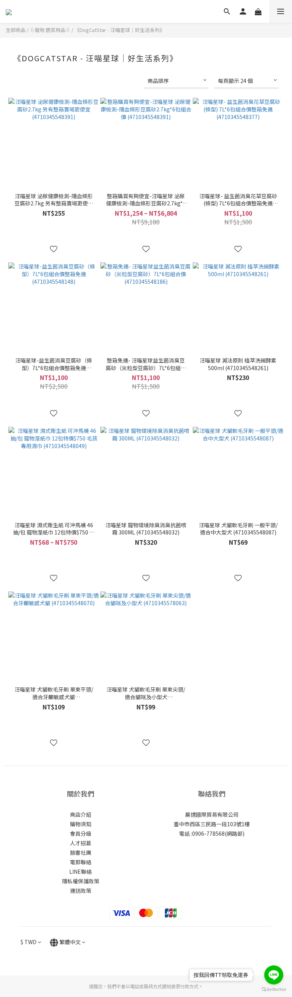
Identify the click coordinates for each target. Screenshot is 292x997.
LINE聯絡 (80, 871)
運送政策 (80, 890)
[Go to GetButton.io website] (274, 989)
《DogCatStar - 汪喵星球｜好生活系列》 (120, 29)
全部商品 (15, 29)
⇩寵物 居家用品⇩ (50, 29)
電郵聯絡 (80, 862)
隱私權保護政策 (80, 881)
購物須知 (80, 824)
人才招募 (80, 843)
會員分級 (80, 833)
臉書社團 (80, 852)
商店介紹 (80, 814)
